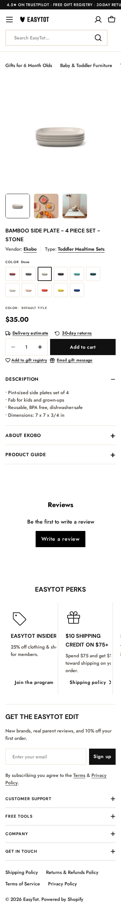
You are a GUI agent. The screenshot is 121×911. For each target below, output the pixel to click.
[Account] (98, 19)
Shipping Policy (21, 872)
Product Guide (25, 454)
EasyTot (31, 899)
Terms (79, 775)
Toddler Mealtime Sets (81, 249)
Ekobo (30, 249)
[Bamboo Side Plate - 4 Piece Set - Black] (61, 274)
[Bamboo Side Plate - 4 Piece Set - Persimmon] (45, 290)
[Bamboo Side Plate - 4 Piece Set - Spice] (12, 274)
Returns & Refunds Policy (72, 872)
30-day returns (77, 333)
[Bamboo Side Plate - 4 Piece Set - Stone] (45, 274)
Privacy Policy (62, 883)
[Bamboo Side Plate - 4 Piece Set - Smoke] (29, 274)
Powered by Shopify (62, 899)
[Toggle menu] (9, 19)
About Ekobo (23, 435)
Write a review (60, 539)
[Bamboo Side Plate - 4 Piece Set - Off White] (12, 290)
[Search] (98, 38)
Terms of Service (22, 883)
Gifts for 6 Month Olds (28, 65)
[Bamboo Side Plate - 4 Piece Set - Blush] (29, 290)
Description (22, 379)
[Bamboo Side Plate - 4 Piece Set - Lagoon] (77, 274)
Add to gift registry (29, 360)
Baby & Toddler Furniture (86, 65)
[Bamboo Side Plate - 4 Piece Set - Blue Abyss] (93, 274)
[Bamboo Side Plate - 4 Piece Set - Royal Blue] (77, 290)
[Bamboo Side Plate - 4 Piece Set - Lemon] (61, 290)
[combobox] (56, 38)
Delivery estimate (30, 333)
